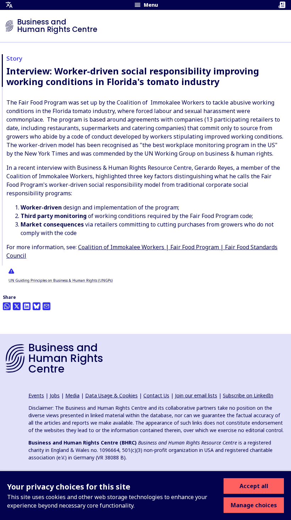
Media (72, 395)
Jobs (55, 395)
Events (36, 395)
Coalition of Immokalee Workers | (124, 247)
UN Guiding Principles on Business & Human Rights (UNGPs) (60, 280)
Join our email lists (196, 395)
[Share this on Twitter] (17, 306)
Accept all (254, 486)
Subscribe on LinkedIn (248, 395)
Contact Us (156, 395)
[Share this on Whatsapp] (7, 306)
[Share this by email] (46, 306)
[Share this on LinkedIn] (27, 306)
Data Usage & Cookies (111, 395)
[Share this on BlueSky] (36, 306)
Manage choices (254, 505)
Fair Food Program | (197, 247)
